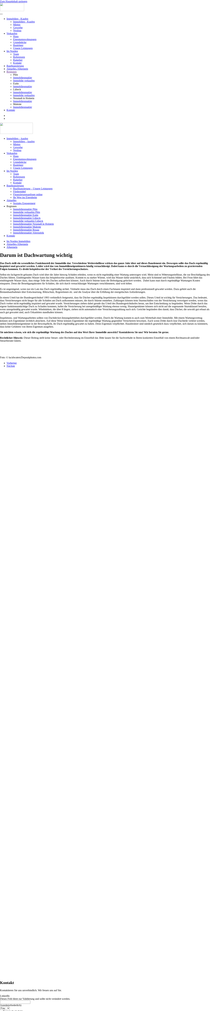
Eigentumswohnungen (24, 39)
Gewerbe (18, 27)
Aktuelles (11, 200)
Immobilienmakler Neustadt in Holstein (33, 224)
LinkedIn (5, 995)
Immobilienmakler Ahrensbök (28, 232)
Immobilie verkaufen (24, 80)
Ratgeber (17, 60)
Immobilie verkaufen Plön (26, 212)
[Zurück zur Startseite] (12, 10)
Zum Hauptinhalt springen (13, 1)
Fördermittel (19, 191)
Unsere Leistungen (23, 48)
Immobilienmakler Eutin (25, 215)
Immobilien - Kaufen (17, 18)
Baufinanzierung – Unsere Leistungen (32, 188)
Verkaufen (12, 33)
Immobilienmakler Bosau (26, 229)
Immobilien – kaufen (17, 138)
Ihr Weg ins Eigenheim (25, 197)
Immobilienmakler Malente (27, 226)
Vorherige (12, 363)
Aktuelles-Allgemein (17, 68)
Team (16, 54)
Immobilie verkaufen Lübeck (28, 221)
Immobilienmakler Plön (25, 209)
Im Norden (12, 51)
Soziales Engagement (24, 203)
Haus (16, 36)
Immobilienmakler (22, 77)
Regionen (12, 71)
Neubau (17, 30)
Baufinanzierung (15, 65)
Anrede (10, 1005)
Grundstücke (19, 42)
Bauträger (18, 45)
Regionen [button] (12, 206)
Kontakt (17, 63)
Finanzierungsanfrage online (27, 194)
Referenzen (19, 57)
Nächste (11, 366)
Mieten (16, 24)
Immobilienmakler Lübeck (27, 218)
